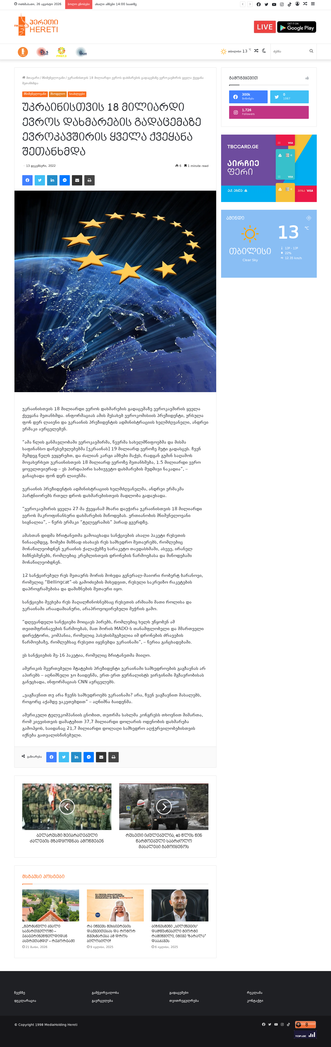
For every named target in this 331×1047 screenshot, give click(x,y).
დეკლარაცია (25, 1001)
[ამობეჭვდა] (89, 180)
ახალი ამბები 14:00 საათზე (116, 4)
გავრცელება (102, 1001)
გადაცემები (179, 993)
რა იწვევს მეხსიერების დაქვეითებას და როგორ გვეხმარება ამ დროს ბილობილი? (111, 933)
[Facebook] (27, 180)
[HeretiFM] (42, 24)
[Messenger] (64, 180)
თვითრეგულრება (184, 1001)
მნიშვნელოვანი (53, 78)
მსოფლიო (57, 94)
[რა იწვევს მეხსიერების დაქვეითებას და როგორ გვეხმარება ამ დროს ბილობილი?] (115, 905)
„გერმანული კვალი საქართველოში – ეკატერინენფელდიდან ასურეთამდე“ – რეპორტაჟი (48, 933)
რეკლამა (254, 993)
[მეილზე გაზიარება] (77, 180)
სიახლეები (77, 94)
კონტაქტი (255, 1001)
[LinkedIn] (52, 180)
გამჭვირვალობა (105, 993)
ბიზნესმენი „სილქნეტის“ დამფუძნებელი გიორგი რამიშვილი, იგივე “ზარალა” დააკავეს (179, 933)
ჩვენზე (19, 993)
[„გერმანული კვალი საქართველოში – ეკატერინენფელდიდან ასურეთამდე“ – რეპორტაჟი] (50, 905)
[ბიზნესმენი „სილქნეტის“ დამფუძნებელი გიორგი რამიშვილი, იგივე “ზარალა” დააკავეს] (180, 905)
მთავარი (32, 78)
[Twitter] (40, 180)
